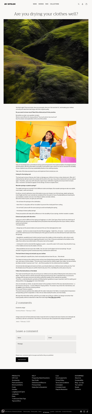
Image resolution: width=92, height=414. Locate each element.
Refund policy (26, 411)
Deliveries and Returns (39, 383)
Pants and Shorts (17, 383)
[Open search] (79, 4)
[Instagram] (84, 411)
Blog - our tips (79, 383)
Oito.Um (53, 297)
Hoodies (14, 389)
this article (29, 281)
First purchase (36, 385)
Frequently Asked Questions (41, 378)
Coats (14, 387)
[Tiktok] (87, 411)
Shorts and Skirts (17, 385)
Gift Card (15, 378)
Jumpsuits (15, 394)
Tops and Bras (16, 401)
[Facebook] (81, 411)
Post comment (22, 359)
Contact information (67, 411)
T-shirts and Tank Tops (19, 399)
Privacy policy (34, 411)
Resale (77, 387)
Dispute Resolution (61, 389)
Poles (13, 396)
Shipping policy (50, 411)
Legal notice (58, 411)
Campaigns (59, 385)
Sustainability (79, 380)
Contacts (78, 389)
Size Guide (35, 380)
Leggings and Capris (18, 392)
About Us (78, 378)
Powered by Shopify (17, 411)
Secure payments (61, 378)
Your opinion (79, 385)
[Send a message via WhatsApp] (3, 411)
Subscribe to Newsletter (39, 387)
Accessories (15, 380)
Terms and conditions (62, 383)
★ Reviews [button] (46, 412)
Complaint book (61, 387)
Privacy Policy (60, 380)
